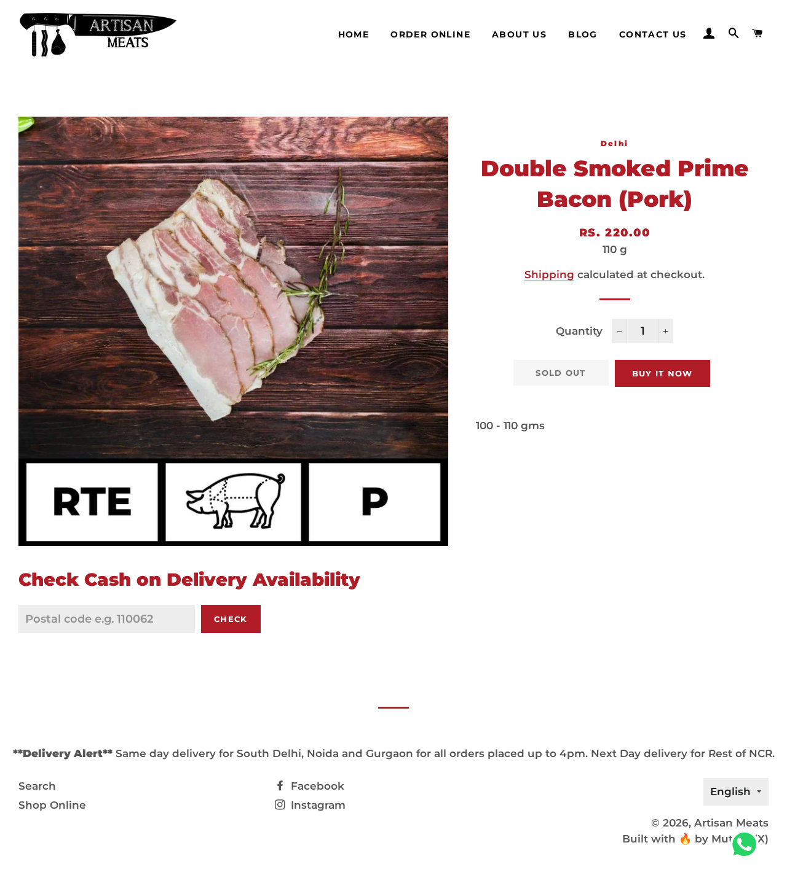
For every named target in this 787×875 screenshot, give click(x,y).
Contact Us (653, 34)
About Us (519, 34)
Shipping (549, 274)
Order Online (430, 34)
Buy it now (662, 373)
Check (231, 619)
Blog (583, 34)
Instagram (317, 805)
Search (37, 786)
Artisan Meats (731, 823)
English (730, 791)
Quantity (579, 331)
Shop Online (52, 805)
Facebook (316, 786)
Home (354, 34)
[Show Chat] (747, 844)
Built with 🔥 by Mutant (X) (695, 839)
